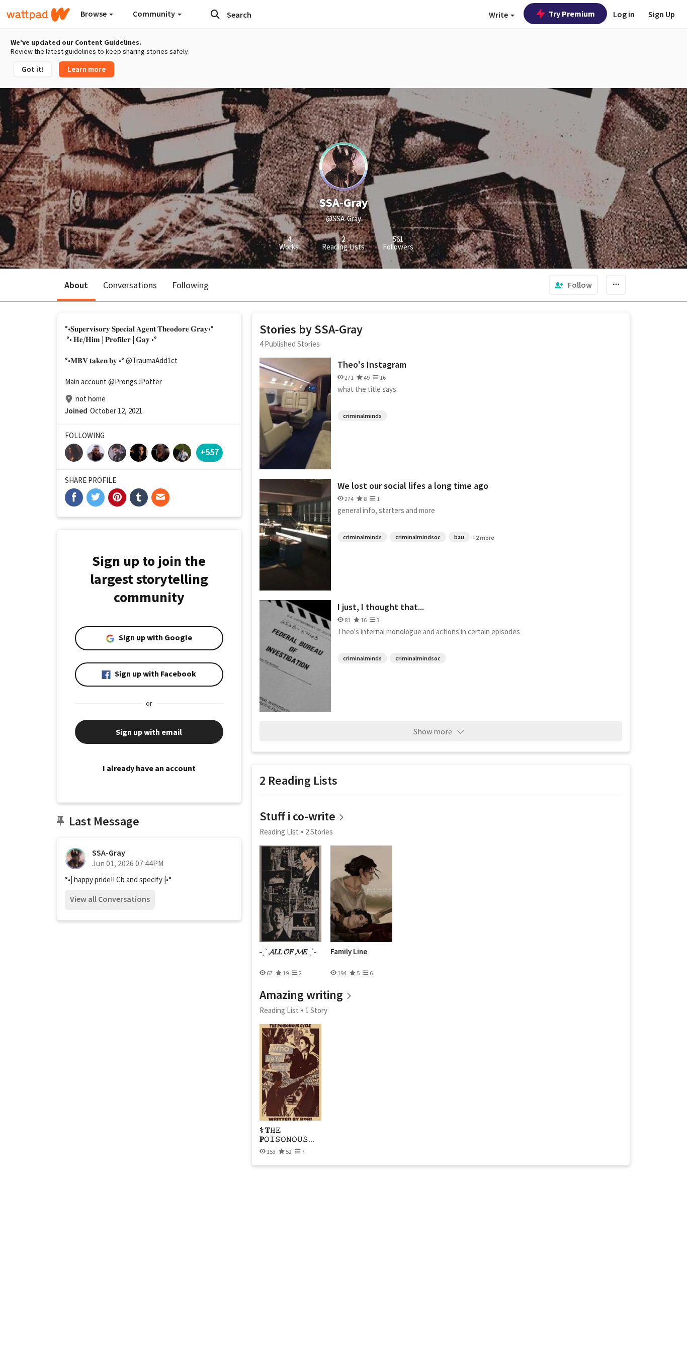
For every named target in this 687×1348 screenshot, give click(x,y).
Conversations (130, 285)
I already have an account (149, 768)
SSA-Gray (108, 852)
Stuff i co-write (297, 816)
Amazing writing (301, 994)
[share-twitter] (96, 497)
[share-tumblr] (139, 497)
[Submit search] (215, 14)
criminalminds (362, 415)
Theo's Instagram (371, 364)
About (76, 285)
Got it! (33, 69)
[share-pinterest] (117, 497)
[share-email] (160, 497)
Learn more (86, 69)
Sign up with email (149, 732)
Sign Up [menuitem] (661, 14)
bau (459, 537)
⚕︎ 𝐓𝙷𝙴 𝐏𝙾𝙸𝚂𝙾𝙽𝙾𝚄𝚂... (287, 1134)
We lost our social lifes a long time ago (412, 485)
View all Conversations (110, 899)
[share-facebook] (74, 497)
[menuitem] (573, 285)
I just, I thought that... (380, 607)
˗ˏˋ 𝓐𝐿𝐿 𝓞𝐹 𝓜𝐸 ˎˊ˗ (288, 951)
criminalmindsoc (418, 537)
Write (499, 15)
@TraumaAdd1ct (152, 360)
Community (155, 14)
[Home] (38, 14)
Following (190, 285)
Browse (94, 14)
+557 (209, 452)
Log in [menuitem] (624, 14)
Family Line (348, 951)
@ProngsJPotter (135, 381)
